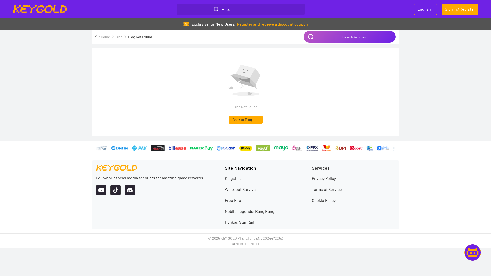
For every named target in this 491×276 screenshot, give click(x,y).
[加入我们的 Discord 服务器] (130, 190)
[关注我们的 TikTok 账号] (115, 190)
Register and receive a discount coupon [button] (272, 23)
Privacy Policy (324, 178)
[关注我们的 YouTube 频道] (101, 190)
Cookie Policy (324, 200)
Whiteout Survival (241, 189)
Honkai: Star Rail (239, 222)
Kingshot (233, 178)
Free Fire (233, 200)
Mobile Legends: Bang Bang (249, 211)
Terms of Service (327, 189)
